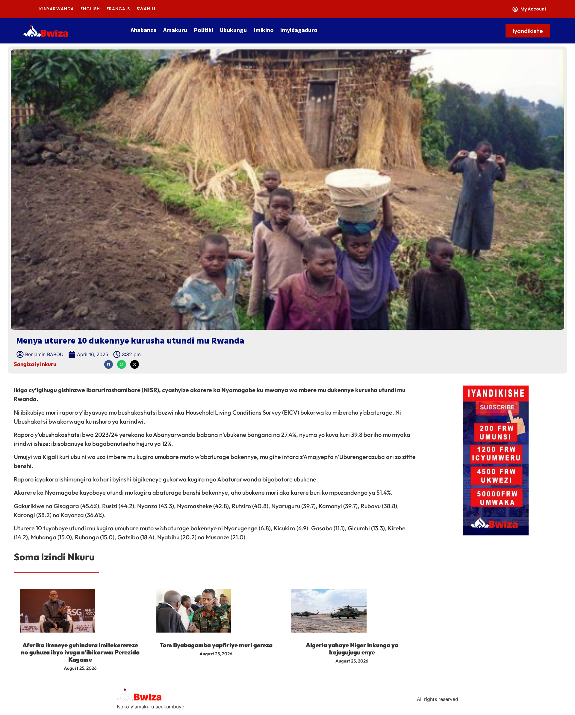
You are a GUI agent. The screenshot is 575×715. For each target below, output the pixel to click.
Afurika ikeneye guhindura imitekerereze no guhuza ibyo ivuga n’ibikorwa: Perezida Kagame (80, 652)
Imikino (263, 30)
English (90, 9)
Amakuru (175, 30)
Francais (118, 9)
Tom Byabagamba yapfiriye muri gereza (216, 645)
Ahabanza (144, 30)
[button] (108, 364)
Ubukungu (233, 30)
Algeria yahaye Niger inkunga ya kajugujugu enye (352, 648)
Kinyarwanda (56, 9)
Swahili (146, 9)
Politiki (203, 30)
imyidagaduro (298, 30)
